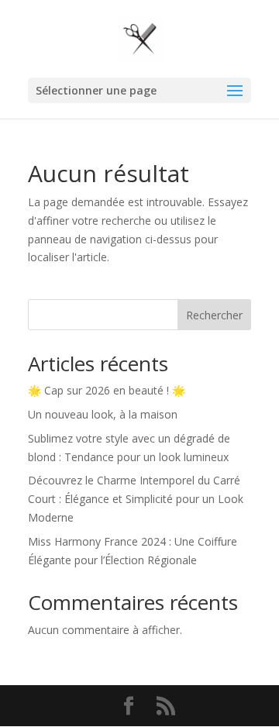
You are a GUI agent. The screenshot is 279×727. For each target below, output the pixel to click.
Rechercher (214, 315)
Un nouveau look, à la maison (102, 414)
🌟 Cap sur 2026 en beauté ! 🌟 (106, 390)
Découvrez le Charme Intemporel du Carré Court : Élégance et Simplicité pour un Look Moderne (135, 499)
